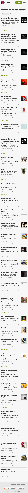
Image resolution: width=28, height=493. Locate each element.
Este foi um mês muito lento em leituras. (9, 201)
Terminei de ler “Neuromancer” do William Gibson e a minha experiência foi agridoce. (9, 84)
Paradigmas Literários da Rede (9, 371)
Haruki (3, 328)
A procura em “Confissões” (10, 272)
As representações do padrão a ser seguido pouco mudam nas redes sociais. (9, 375)
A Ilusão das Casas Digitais (10, 124)
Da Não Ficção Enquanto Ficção (9, 396)
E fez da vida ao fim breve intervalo (8, 472)
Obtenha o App (20, 488)
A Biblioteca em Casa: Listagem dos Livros (8, 355)
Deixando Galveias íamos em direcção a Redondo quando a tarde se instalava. (9, 239)
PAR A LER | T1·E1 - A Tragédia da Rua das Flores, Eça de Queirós (10, 141)
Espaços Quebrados (8, 428)
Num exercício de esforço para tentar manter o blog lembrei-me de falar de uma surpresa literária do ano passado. (10, 399)
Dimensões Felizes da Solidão (8, 412)
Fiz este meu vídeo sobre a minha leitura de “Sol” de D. (10, 286)
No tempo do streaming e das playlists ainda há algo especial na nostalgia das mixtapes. (9, 214)
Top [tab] (11, 14)
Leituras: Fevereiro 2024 (9, 261)
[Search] (25, 13)
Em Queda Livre (6, 96)
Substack (8, 491)
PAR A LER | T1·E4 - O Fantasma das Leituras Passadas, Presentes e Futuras (8, 36)
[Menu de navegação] (3, 2)
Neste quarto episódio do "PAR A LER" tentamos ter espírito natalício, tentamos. (10, 41)
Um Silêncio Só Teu (7, 316)
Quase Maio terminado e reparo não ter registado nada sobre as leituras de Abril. (9, 160)
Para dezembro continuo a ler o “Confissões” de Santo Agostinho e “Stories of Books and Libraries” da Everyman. (10, 342)
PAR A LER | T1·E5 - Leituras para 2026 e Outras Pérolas (10, 19)
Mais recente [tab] (5, 14)
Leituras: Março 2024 (8, 198)
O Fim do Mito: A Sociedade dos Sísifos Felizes (10, 109)
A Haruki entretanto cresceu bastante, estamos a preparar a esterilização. (9, 225)
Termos (18, 484)
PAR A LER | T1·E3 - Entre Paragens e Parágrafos (9, 51)
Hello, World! (5, 469)
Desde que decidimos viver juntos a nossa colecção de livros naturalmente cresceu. (10, 358)
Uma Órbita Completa (8, 184)
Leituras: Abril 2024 (7, 158)
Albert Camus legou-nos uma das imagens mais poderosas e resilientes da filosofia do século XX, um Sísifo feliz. (10, 112)
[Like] (2, 27)
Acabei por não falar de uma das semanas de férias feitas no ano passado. (10, 304)
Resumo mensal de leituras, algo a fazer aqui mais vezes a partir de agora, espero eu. (10, 263)
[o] (24, 20)
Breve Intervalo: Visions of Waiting (9, 211)
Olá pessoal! (4, 54)
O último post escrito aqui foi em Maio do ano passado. (10, 127)
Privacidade (13, 484)
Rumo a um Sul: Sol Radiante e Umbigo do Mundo (8, 300)
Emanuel (7, 25)
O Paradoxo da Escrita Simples (8, 444)
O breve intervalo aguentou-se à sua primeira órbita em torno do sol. (10, 186)
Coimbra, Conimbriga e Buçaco (8, 457)
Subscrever (19, 2)
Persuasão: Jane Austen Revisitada (9, 248)
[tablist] (7, 13)
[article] (14, 22)
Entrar (24, 2)
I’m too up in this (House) (9, 339)
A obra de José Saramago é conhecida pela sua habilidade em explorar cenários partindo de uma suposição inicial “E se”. (10, 386)
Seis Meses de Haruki (8, 223)
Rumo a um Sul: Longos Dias (8, 235)
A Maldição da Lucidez (8, 384)
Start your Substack (10, 488)
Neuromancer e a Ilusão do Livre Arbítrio (9, 81)
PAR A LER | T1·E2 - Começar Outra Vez (7, 66)
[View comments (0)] (8, 27)
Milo (2, 169)
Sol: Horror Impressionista (9, 283)
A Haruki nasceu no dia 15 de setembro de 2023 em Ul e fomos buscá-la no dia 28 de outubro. (10, 330)
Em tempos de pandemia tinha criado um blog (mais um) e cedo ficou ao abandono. (10, 431)
